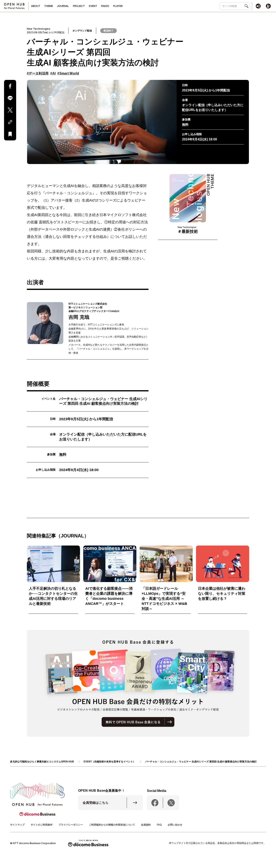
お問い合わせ (175, 824)
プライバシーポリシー (71, 824)
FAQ (159, 824)
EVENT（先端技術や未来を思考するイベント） (109, 761)
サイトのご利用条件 (42, 824)
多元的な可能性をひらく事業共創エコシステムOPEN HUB (42, 761)
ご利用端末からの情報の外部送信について (112, 824)
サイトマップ (17, 824)
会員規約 (146, 824)
